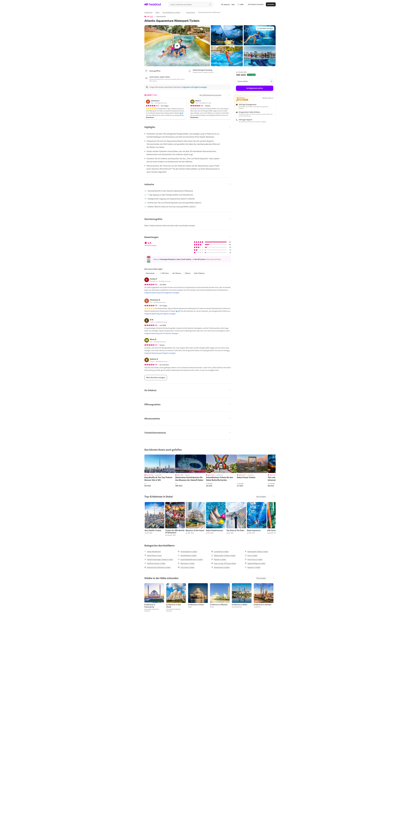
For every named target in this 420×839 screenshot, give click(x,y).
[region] (159, 464)
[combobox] (191, 4)
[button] (227, 35)
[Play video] (177, 46)
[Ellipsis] (183, 13)
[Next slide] (229, 95)
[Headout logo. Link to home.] (152, 4)
